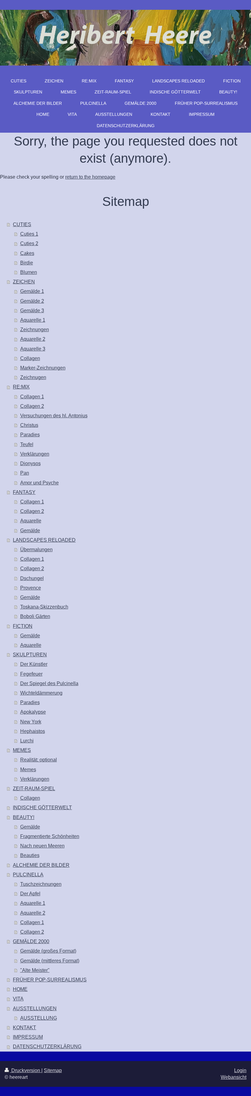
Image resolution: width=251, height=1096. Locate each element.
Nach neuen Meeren (42, 845)
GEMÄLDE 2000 (31, 941)
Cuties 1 (29, 234)
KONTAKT (24, 1027)
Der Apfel (30, 893)
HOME (20, 989)
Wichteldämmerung (41, 693)
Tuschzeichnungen (41, 884)
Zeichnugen (33, 377)
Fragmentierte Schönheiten (49, 836)
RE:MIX (21, 386)
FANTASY (24, 492)
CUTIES (22, 224)
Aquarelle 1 (32, 320)
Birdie (26, 262)
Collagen (30, 358)
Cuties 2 (29, 243)
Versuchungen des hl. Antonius (54, 415)
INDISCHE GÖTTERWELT (42, 807)
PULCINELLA (28, 874)
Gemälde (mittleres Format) (49, 960)
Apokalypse (33, 712)
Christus (29, 425)
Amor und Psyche (39, 482)
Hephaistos (32, 731)
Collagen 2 (32, 406)
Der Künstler (33, 664)
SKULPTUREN (30, 654)
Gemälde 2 (32, 301)
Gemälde (30, 530)
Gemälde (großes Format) (48, 951)
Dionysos (30, 463)
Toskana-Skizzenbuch (44, 606)
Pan (24, 473)
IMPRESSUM (28, 1037)
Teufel (26, 444)
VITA (18, 998)
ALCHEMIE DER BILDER (41, 865)
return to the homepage (90, 177)
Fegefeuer (31, 674)
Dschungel (32, 578)
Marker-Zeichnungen (43, 367)
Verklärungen (34, 454)
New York (30, 721)
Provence (30, 587)
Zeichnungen (34, 329)
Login (240, 1070)
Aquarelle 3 (32, 348)
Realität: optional (38, 759)
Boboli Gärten (35, 616)
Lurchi (27, 740)
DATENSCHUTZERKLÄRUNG (47, 1046)
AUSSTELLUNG (38, 1018)
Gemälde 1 (32, 291)
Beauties (29, 855)
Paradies (30, 434)
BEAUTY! (23, 817)
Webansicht (233, 1077)
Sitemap (53, 1070)
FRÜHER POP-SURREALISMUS (50, 979)
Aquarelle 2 (32, 339)
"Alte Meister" (35, 970)
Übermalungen (36, 549)
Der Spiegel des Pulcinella (49, 683)
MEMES (22, 750)
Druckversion (25, 1070)
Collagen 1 (32, 396)
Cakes (27, 253)
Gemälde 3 (32, 310)
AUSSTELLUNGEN (35, 1008)
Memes (28, 769)
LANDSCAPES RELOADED (44, 540)
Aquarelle (30, 520)
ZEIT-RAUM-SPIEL (34, 788)
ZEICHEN (24, 281)
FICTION (22, 626)
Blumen (28, 272)
